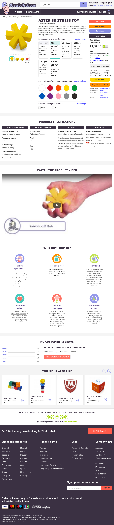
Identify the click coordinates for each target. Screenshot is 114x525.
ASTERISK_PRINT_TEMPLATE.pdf (101, 145)
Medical (23, 448)
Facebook (102, 466)
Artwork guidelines (104, 92)
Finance (23, 465)
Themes (18, 12)
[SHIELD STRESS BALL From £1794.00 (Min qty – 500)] (70, 386)
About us (99, 448)
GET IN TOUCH (100, 431)
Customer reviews (103, 458)
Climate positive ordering (47, 23)
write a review (57, 356)
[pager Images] (12, 59)
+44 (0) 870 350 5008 (102, 5)
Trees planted (97, 60)
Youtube (101, 477)
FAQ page (102, 90)
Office (4, 468)
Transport (6, 475)
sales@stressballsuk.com (15, 501)
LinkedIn (101, 463)
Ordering (44, 454)
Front (43, 107)
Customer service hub (105, 88)
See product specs (79, 39)
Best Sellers (32, 12)
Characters (6, 465)
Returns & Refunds (80, 448)
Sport (4, 461)
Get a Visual (100, 30)
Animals (23, 458)
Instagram (102, 473)
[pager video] (27, 59)
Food (22, 451)
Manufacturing (46, 458)
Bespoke (5, 454)
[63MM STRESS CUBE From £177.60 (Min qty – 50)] (14, 386)
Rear (56, 107)
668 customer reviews (18, 313)
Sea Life (23, 461)
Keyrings (24, 475)
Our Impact (100, 454)
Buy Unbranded (100, 79)
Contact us (100, 451)
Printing (43, 451)
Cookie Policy (77, 458)
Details (98, 57)
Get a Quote (100, 21)
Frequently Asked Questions (52, 468)
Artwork (43, 448)
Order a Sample (100, 26)
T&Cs (74, 451)
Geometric (6, 458)
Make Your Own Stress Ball (51, 465)
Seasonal (5, 472)
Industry (23, 454)
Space (22, 468)
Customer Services (86, 12)
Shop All (5, 448)
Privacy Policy (77, 454)
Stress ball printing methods (104, 94)
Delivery (43, 461)
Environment (7, 479)
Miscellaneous (26, 472)
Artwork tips (81, 103)
